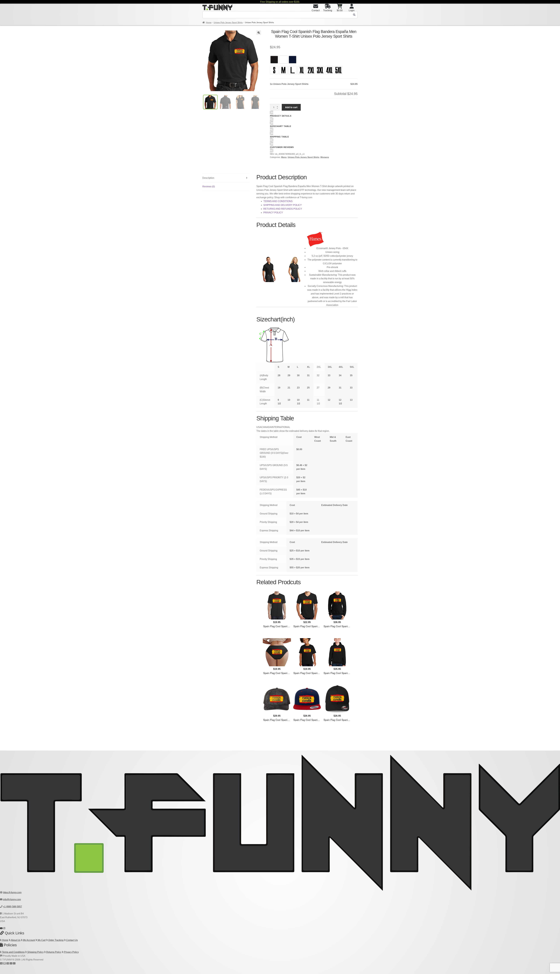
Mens (284, 157)
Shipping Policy (35, 952)
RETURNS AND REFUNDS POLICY (282, 209)
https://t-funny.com (12, 892)
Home (208, 22)
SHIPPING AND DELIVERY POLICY (282, 205)
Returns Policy (53, 952)
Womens (324, 157)
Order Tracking (56, 940)
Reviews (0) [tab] (208, 186)
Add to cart (291, 107)
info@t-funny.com (12, 899)
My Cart (41, 940)
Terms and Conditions (13, 952)
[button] (258, 32)
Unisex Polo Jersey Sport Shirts (228, 22)
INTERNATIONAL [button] (280, 427)
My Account (28, 940)
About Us (15, 940)
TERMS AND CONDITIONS (278, 201)
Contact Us (72, 940)
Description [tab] (208, 178)
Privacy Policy (71, 952)
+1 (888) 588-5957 (12, 906)
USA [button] (258, 427)
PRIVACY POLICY (273, 212)
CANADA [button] (266, 427)
